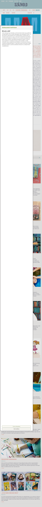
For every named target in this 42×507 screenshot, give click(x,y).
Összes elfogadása (16, 426)
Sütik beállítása (16, 428)
